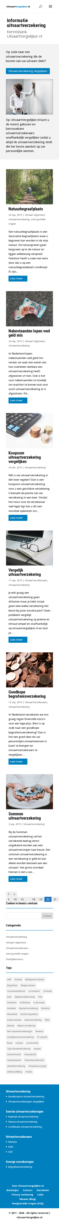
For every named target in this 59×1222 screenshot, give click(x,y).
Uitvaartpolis (30, 1054)
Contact (27, 1190)
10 (15, 899)
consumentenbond (16, 991)
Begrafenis (12, 985)
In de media (39, 1002)
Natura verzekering (26, 1025)
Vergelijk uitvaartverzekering (25, 572)
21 (55, 899)
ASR (10, 1151)
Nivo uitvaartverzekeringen (19, 1031)
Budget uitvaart (28, 985)
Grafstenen (25, 1002)
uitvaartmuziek (14, 1054)
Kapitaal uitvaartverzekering (23, 1116)
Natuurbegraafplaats (26, 208)
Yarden (28, 1071)
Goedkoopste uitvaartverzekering (26, 1096)
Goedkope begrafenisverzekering (27, 694)
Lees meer (16, 278)
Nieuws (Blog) (28, 1199)
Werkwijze (12, 1190)
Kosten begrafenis (29, 1014)
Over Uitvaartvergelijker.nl (28, 1185)
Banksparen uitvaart (34, 979)
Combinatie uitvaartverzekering (25, 1126)
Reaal (9, 1043)
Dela (9, 996)
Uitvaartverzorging (37, 1066)
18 (33, 899)
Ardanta (18, 979)
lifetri (47, 1019)
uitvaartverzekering (16, 1066)
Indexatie (11, 1008)
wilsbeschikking (14, 1071)
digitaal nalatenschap (25, 996)
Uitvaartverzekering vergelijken (28, 71)
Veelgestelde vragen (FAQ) (28, 1203)
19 (40, 899)
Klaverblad (12, 1014)
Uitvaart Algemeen (35, 214)
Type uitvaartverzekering (18, 1048)
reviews (19, 1043)
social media (32, 1043)
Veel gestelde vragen (17, 953)
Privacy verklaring (22, 1194)
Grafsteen (12, 1002)
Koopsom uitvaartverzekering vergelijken (25, 457)
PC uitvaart (42, 1037)
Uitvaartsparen (14, 1060)
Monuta (10, 1025)
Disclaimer (43, 1190)
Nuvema (39, 1031)
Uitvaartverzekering (19, 219)
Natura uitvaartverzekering (22, 1121)
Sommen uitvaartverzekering (25, 816)
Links (40, 1194)
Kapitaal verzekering (28, 1008)
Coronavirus (34, 991)
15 (22, 899)
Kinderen (45, 1008)
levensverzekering (33, 1019)
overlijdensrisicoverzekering (20, 1037)
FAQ (40, 996)
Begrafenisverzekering (20, 1166)
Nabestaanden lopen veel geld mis (29, 333)
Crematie (47, 991)
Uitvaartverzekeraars (36, 580)
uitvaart (37, 1048)
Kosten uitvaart (14, 1019)
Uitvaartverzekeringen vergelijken (26, 1101)
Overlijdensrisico (14, 959)
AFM (9, 979)
